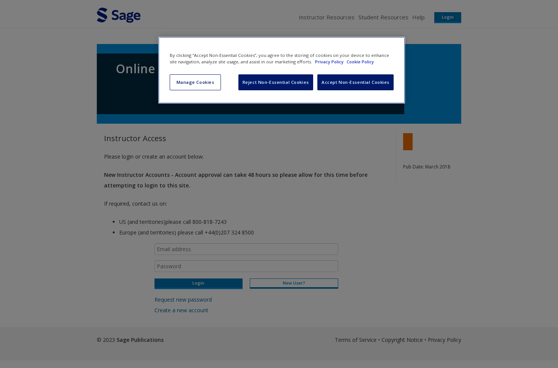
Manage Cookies (195, 82)
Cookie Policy (360, 61)
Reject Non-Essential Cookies (276, 82)
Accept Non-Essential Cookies (355, 82)
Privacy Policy (330, 61)
